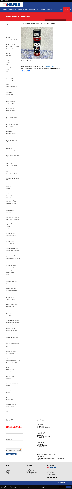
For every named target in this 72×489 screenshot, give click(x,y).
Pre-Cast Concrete (29, 471)
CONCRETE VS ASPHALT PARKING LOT (16, 9)
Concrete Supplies (9, 30)
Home (7, 466)
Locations (7, 472)
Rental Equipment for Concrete (11, 404)
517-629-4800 (69, 0)
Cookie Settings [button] (62, 487)
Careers (7, 471)
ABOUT (48, 9)
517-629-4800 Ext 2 (49, 66)
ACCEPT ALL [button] (68, 487)
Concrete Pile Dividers (9, 399)
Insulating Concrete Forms (31, 469)
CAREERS (60, 9)
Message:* (8, 443)
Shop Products (9, 395)
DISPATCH (67, 9)
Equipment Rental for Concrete (31, 475)
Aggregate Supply (29, 466)
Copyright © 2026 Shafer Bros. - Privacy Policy (13, 481)
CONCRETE (4, 9)
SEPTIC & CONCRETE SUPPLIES (31, 9)
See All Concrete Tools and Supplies (27, 60)
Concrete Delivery (9, 474)
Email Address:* (8, 435)
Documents (8, 470)
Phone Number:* (9, 439)
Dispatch (7, 469)
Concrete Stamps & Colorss (31, 474)
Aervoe (24, 24)
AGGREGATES (42, 9)
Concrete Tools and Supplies (11, 401)
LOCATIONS (53, 9)
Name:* (7, 430)
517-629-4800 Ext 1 (53, 474)
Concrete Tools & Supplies (31, 470)
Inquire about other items (54, 68)
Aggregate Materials (9, 397)
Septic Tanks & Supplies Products (32, 472)
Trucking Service (8, 475)
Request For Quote (9, 473)
